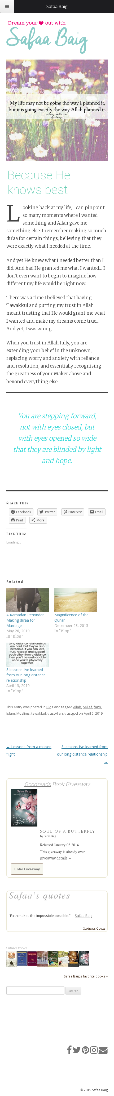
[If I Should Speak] (53, 966)
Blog (49, 707)
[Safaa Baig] (52, 37)
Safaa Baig (50, 836)
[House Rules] (63, 965)
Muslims (23, 713)
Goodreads (37, 784)
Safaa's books (16, 948)
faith (97, 707)
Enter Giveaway (27, 868)
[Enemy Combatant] (11, 966)
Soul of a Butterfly (67, 831)
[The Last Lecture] (22, 964)
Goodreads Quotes (94, 928)
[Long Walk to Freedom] (73, 965)
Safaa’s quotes (40, 895)
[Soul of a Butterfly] (84, 964)
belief (87, 707)
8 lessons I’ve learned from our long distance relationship (26, 675)
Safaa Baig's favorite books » (86, 976)
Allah (77, 707)
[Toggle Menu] (7, 6)
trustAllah (55, 713)
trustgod (71, 713)
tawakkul (38, 713)
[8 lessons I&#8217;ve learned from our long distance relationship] (27, 655)
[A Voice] (42, 966)
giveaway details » (55, 858)
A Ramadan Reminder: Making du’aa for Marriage (25, 620)
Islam (10, 713)
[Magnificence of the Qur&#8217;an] (75, 600)
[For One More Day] (32, 965)
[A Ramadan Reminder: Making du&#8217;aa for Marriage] (27, 600)
